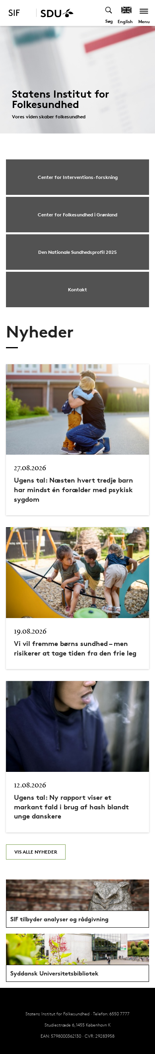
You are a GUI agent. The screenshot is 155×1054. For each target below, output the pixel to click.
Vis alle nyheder (35, 852)
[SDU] (55, 13)
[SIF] (19, 13)
